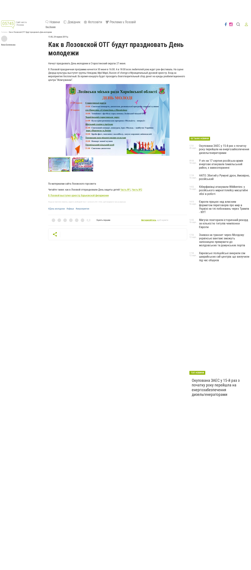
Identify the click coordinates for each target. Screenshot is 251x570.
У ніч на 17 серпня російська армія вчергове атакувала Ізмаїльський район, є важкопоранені (221, 164)
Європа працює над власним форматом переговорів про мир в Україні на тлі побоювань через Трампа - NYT (224, 207)
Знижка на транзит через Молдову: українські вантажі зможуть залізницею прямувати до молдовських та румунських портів (222, 240)
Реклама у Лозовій (123, 22)
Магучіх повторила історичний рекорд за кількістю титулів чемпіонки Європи (223, 223)
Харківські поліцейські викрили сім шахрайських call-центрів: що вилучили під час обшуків (224, 256)
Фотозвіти (95, 22)
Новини (55, 22)
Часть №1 (125, 189)
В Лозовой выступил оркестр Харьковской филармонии (78, 195)
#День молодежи (56, 208)
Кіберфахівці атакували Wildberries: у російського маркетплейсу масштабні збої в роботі (223, 190)
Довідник (74, 22)
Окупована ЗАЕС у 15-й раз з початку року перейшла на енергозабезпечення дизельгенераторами (224, 149)
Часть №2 (137, 189)
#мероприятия (82, 208)
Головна (4, 32)
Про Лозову (51, 27)
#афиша (70, 208)
